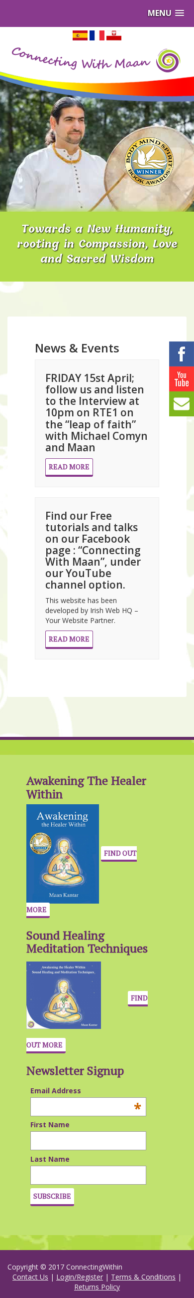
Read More (69, 466)
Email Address (60, 1091)
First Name (50, 1124)
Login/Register (79, 1277)
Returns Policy (97, 1287)
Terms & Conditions (143, 1277)
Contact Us (30, 1277)
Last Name (50, 1159)
